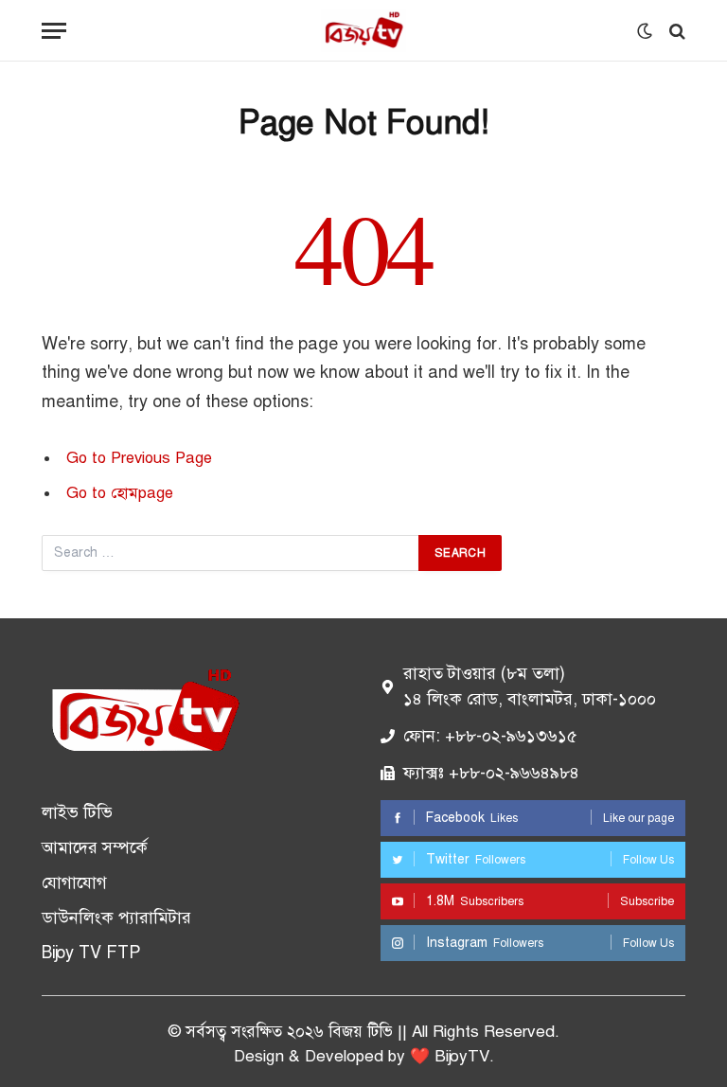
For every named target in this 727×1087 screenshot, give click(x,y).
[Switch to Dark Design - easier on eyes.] (644, 31)
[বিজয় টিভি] (363, 31)
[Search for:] (231, 553)
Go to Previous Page (139, 458)
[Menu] (54, 30)
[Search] (675, 30)
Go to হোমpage (119, 493)
